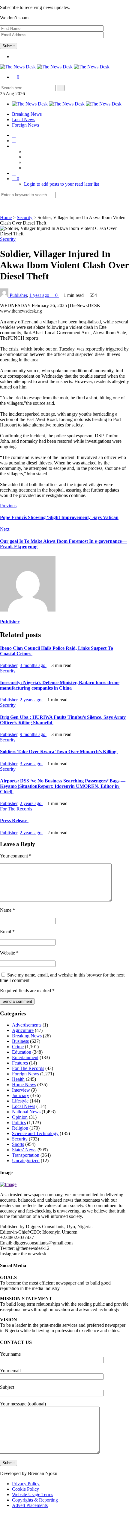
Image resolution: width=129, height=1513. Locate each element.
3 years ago (31, 763)
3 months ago (33, 665)
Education (21, 1052)
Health (18, 1079)
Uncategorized (26, 1160)
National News (26, 1111)
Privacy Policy (26, 1483)
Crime (18, 1046)
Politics (19, 1122)
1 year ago (39, 295)
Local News (23, 119)
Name (7, 910)
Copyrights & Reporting (35, 1499)
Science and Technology (35, 1133)
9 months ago (33, 734)
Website (9, 952)
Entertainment (25, 1057)
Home (6, 217)
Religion (20, 1128)
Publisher (18, 295)
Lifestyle (20, 1100)
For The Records (16, 808)
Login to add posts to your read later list (61, 184)
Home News (24, 1084)
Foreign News (25, 124)
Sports (18, 1144)
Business (20, 1041)
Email (7, 931)
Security (24, 217)
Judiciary (20, 1095)
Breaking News (27, 114)
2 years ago (31, 699)
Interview (21, 1090)
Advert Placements (30, 1505)
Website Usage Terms (32, 1494)
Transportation (25, 1155)
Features (20, 1062)
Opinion (20, 1117)
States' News (24, 1149)
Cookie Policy (25, 1489)
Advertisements (26, 1024)
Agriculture (23, 1030)
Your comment (16, 855)
